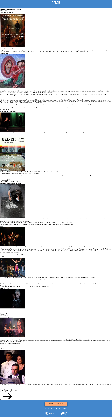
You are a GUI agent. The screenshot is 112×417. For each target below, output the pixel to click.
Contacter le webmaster (52, 410)
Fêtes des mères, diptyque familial (6, 317)
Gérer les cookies (61, 410)
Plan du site (47, 408)
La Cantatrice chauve (4, 348)
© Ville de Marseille (63, 408)
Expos (52, 6)
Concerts (44, 6)
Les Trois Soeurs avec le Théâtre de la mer (8, 111)
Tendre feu (2, 256)
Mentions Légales (54, 408)
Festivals (61, 6)
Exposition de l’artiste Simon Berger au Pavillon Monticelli (11, 183)
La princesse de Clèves (4, 288)
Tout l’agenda (33, 6)
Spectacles (70, 6)
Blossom (1, 226)
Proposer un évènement (56, 404)
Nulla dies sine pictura (4, 53)
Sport (79, 6)
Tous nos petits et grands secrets (6, 12)
